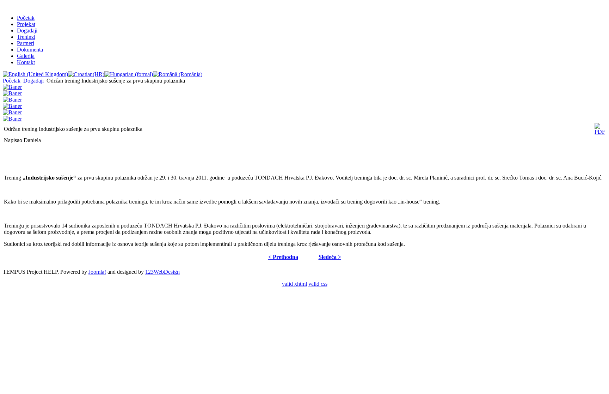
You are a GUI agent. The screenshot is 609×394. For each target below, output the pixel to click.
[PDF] (600, 132)
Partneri (25, 43)
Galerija (26, 56)
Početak (26, 18)
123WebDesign (162, 272)
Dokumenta (30, 50)
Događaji (27, 31)
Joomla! (97, 272)
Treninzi (26, 37)
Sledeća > (330, 257)
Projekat (26, 24)
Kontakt (26, 62)
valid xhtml (294, 284)
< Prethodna (283, 257)
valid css (317, 284)
